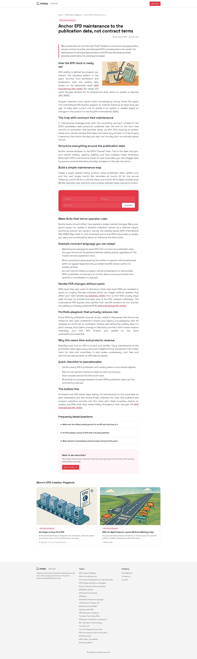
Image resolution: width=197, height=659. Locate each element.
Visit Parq (155, 4)
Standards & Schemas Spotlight (91, 600)
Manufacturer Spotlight (88, 606)
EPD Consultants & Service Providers (93, 633)
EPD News (83, 596)
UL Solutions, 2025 (95, 295)
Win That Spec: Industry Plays (90, 623)
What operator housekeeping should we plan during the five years (90, 441)
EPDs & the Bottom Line (88, 576)
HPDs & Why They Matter (88, 639)
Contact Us (126, 576)
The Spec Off (84, 626)
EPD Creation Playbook (73, 15)
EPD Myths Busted (86, 590)
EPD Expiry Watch (85, 643)
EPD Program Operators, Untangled (92, 583)
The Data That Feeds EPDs (89, 616)
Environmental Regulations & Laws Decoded (96, 580)
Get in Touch (69, 467)
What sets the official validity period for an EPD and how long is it (90, 424)
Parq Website (127, 573)
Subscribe (128, 205)
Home (60, 15)
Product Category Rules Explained (92, 586)
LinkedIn (125, 580)
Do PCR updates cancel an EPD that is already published (86, 433)
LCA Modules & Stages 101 (89, 603)
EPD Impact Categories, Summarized (93, 619)
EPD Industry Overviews (88, 593)
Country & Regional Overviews (90, 629)
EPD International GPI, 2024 (111, 305)
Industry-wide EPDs (86, 609)
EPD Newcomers (85, 636)
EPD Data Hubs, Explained (89, 613)
